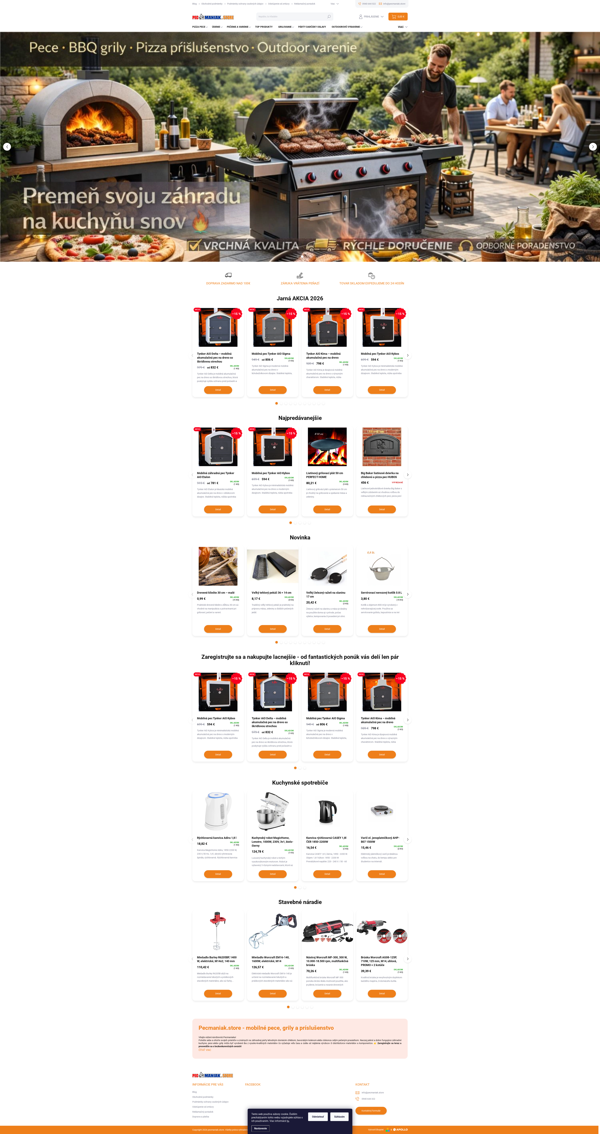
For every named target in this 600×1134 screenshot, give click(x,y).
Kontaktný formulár (371, 1110)
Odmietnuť (318, 1116)
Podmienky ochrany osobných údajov (245, 4)
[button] (24, 147)
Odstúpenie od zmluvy (279, 4)
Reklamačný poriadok (304, 4)
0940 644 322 (368, 1099)
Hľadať (329, 16)
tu (288, 1120)
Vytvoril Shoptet (376, 1129)
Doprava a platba (200, 1116)
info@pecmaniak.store (373, 1092)
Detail (218, 390)
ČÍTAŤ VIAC (205, 1050)
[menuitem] (200, 27)
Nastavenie (260, 1128)
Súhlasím (339, 1116)
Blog (194, 4)
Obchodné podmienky (211, 4)
